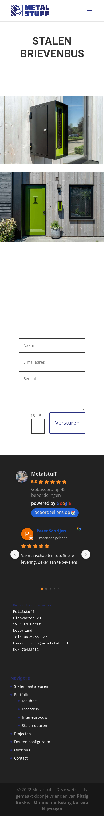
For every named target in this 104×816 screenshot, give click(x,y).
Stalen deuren (34, 725)
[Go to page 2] (50, 589)
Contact (21, 758)
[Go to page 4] (58, 588)
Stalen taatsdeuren (31, 686)
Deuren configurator (32, 741)
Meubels (29, 700)
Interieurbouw (34, 717)
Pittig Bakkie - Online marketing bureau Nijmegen (52, 802)
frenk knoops (58, 531)
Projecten (22, 733)
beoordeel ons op (52, 512)
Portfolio (21, 694)
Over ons (22, 749)
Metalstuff (44, 474)
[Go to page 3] (54, 588)
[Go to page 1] (46, 589)
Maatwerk (30, 708)
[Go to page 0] (42, 589)
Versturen (67, 422)
